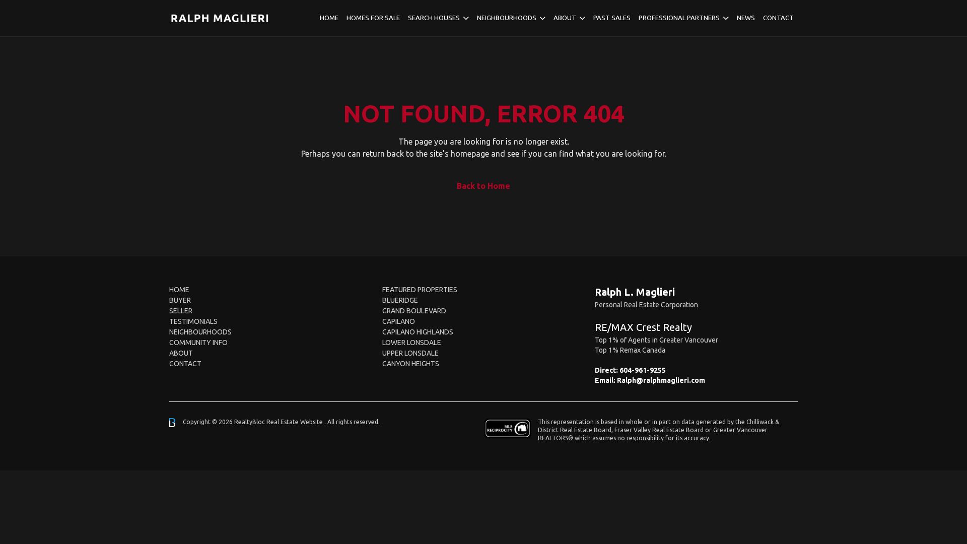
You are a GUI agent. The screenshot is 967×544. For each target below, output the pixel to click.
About (565, 17)
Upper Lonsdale (410, 353)
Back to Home (483, 185)
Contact (778, 17)
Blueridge (400, 300)
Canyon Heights (410, 364)
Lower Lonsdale (411, 342)
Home (329, 17)
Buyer (180, 300)
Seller (180, 311)
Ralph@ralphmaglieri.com (661, 380)
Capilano (398, 321)
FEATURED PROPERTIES (419, 290)
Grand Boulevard (414, 311)
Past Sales (612, 17)
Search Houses (434, 17)
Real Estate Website (295, 422)
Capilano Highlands (417, 332)
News (746, 17)
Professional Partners (679, 17)
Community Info (198, 342)
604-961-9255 (642, 370)
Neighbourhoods (506, 17)
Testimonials (193, 321)
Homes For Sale (373, 17)
